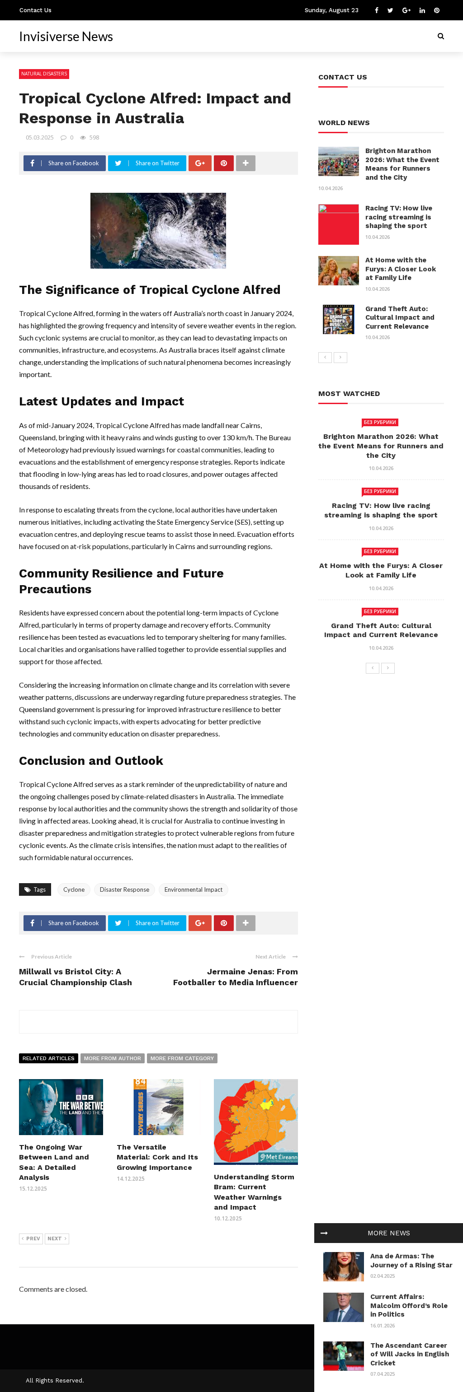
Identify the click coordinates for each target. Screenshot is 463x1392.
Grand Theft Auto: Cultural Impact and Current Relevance (400, 318)
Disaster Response (124, 889)
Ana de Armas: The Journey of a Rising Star (411, 1260)
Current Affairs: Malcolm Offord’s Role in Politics (409, 1305)
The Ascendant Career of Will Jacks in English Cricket (409, 1354)
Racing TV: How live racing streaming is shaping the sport (398, 217)
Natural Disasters (44, 73)
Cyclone (74, 889)
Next (54, 1239)
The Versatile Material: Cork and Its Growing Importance (157, 1157)
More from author (112, 1058)
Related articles (49, 1058)
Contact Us (35, 10)
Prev (33, 1239)
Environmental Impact (193, 889)
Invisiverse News (66, 36)
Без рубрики (380, 422)
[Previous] (325, 357)
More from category (182, 1058)
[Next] (340, 357)
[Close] (324, 1233)
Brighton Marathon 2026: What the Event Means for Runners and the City (402, 164)
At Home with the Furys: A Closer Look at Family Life (400, 269)
